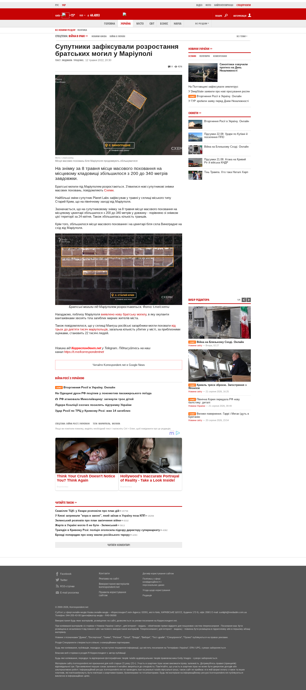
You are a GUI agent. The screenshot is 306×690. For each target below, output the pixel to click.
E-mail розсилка (69, 592)
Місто (140, 23)
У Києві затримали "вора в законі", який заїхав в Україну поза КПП (104, 515)
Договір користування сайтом (158, 573)
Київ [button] (57, 15)
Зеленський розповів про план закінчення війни (92, 520)
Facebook (65, 573)
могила (116, 423)
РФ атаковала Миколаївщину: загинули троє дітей (96, 399)
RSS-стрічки (67, 586)
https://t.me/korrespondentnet (84, 352)
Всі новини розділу (65, 29)
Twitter (63, 580)
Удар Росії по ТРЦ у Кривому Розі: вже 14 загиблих (93, 410)
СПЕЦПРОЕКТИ (243, 5)
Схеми (108, 190)
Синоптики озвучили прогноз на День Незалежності (234, 67)
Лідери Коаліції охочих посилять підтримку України (93, 404)
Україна (126, 23)
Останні (192, 56)
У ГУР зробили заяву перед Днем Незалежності (218, 101)
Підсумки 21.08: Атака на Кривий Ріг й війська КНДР (225, 161)
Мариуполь (104, 423)
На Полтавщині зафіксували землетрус (213, 86)
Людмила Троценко (72, 60)
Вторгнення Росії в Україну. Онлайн (85, 387)
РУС (57, 5)
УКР (64, 5)
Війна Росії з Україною (78, 423)
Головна (109, 23)
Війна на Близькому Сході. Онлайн (226, 146)
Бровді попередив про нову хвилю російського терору (96, 534)
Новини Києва (99, 36)
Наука (177, 23)
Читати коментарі (118, 545)
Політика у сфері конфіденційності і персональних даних (153, 581)
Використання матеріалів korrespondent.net (114, 585)
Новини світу (195, 345)
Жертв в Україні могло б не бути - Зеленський (90, 525)
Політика (82, 29)
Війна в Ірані (97, 36)
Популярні (204, 56)
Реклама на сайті (109, 578)
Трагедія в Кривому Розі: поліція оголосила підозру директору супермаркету (111, 530)
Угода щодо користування (156, 590)
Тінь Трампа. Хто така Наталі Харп (226, 172)
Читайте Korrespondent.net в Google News (119, 364)
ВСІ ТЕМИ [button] (241, 36)
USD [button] (82, 15)
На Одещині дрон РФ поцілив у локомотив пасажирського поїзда (103, 393)
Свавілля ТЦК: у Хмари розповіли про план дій (91, 510)
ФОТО (208, 5)
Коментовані (220, 56)
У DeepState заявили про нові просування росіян (219, 91)
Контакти (104, 573)
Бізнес (164, 23)
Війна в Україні (117, 36)
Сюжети (193, 113)
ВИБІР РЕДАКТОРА (198, 300)
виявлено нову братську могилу (123, 314)
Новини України (198, 49)
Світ (151, 23)
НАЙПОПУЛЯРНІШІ (223, 5)
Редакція (147, 595)
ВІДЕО (199, 5)
